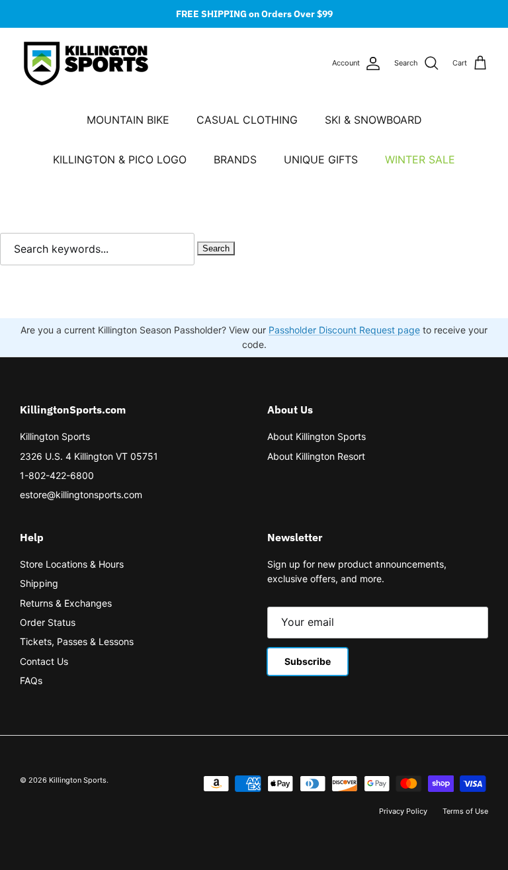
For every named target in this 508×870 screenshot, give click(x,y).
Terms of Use (465, 811)
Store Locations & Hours (72, 564)
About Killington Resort (316, 456)
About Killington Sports (316, 436)
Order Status (47, 622)
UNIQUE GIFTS (321, 159)
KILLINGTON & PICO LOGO (120, 159)
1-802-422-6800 (57, 475)
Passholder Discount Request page (344, 329)
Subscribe (307, 661)
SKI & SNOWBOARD (373, 119)
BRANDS (235, 159)
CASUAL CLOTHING (247, 119)
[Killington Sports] (86, 63)
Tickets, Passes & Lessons (77, 641)
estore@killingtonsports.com (81, 494)
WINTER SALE (420, 159)
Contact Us (44, 661)
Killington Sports (55, 436)
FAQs (31, 680)
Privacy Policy (403, 811)
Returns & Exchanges (66, 603)
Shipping (39, 583)
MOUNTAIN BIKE (128, 119)
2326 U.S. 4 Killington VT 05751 (89, 456)
